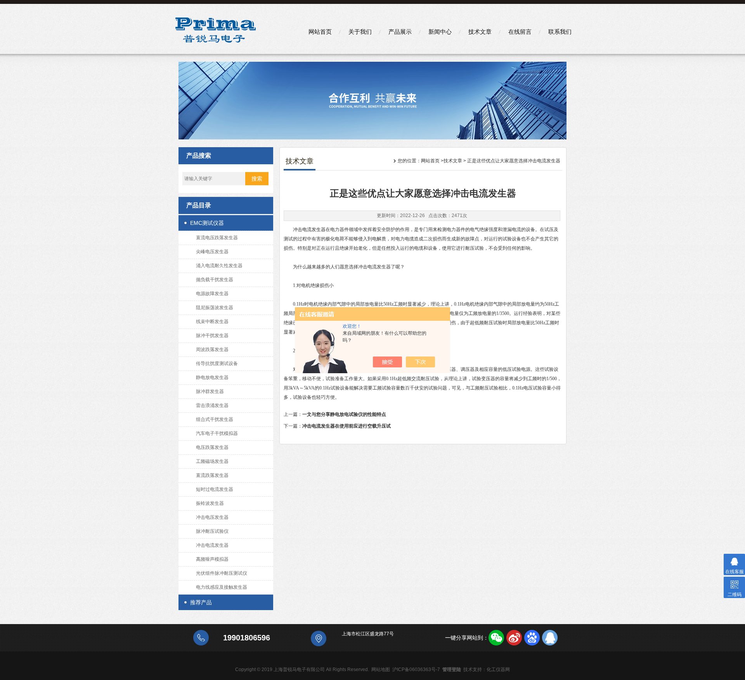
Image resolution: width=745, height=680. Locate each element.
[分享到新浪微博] (514, 637)
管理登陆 (451, 669)
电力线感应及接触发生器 (221, 587)
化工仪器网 (498, 669)
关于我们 (360, 31)
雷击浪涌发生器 (212, 405)
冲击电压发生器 (212, 517)
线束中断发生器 (212, 321)
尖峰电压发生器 (212, 251)
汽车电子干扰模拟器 (217, 433)
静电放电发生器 (212, 377)
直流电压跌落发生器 (217, 237)
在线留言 (520, 31)
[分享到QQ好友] (550, 637)
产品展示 (400, 31)
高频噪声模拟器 (212, 559)
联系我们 (560, 31)
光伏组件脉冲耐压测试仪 (221, 573)
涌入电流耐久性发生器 (219, 265)
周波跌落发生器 (212, 349)
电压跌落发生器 (212, 447)
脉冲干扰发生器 (212, 335)
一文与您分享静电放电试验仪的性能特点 (344, 414)
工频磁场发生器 (212, 461)
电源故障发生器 (212, 293)
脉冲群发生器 (210, 391)
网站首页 (320, 31)
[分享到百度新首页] (532, 637)
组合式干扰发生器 (214, 419)
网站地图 (380, 669)
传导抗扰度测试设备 (217, 363)
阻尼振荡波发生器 (214, 307)
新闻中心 (440, 31)
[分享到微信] (496, 637)
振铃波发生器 (210, 503)
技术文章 (480, 31)
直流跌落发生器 (212, 475)
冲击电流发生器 (212, 545)
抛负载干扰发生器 (214, 279)
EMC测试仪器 (207, 223)
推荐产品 (201, 602)
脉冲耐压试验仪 (212, 531)
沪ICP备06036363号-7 (416, 669)
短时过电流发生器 (214, 489)
